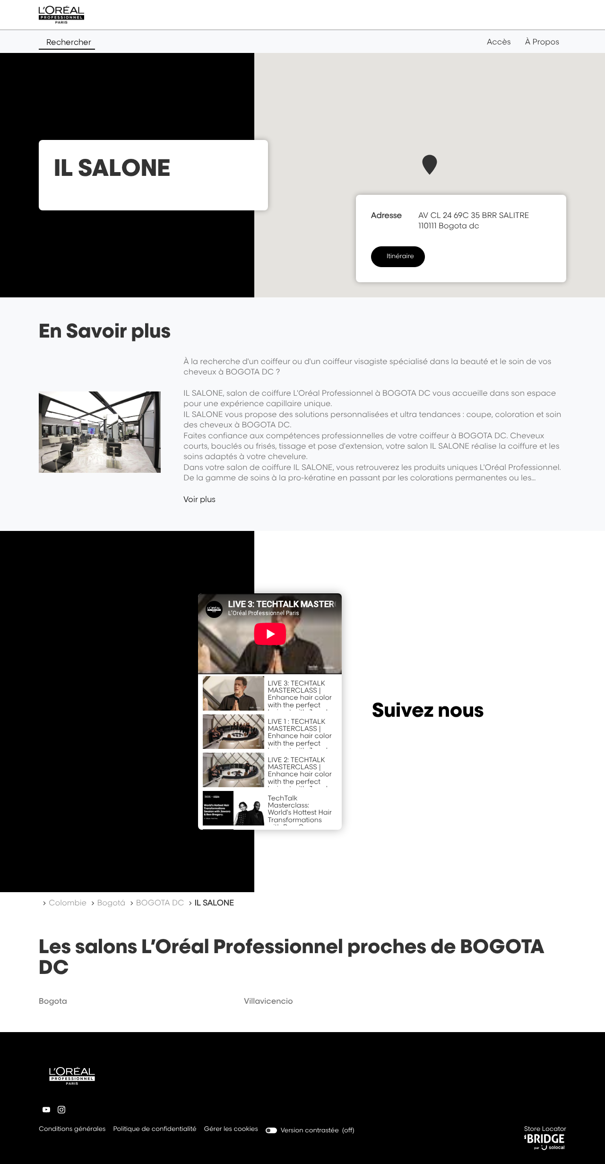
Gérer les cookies (231, 1129)
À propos (542, 41)
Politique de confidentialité (154, 1130)
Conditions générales (72, 1130)
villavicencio (268, 1001)
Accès (499, 41)
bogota (53, 1001)
